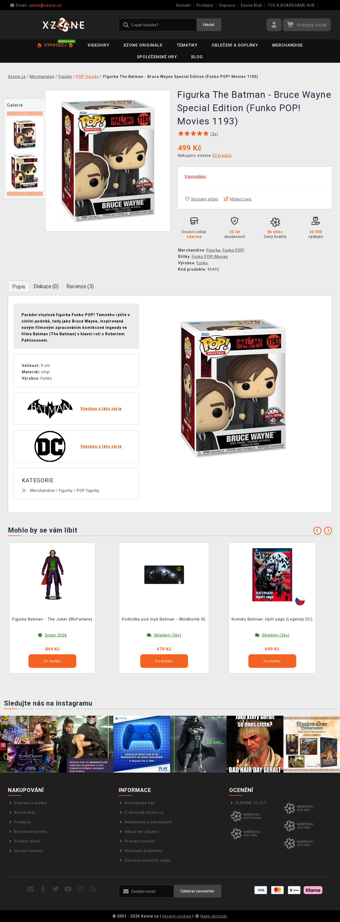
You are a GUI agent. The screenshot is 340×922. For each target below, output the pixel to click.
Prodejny (205, 5)
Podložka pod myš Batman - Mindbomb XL (164, 619)
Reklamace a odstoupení (148, 822)
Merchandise (287, 45)
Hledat (208, 24)
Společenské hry (157, 57)
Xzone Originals (143, 45)
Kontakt (183, 5)
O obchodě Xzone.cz (144, 812)
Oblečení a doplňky (235, 45)
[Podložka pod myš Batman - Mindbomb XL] (164, 574)
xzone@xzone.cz (38, 5)
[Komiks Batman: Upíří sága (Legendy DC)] (272, 574)
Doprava (227, 5)
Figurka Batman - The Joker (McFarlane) (52, 619)
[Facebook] (43, 889)
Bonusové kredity (30, 831)
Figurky (66, 490)
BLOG (197, 57)
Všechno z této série (101, 408)
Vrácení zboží (27, 841)
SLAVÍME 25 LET (250, 803)
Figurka (213, 250)
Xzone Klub (251, 5)
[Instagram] (81, 889)
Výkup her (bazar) (142, 831)
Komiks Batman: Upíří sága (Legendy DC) (272, 619)
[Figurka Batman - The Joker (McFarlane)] (52, 574)
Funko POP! (233, 250)
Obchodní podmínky (143, 851)
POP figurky (88, 490)
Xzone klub (24, 812)
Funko (202, 263)
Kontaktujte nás (140, 803)
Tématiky (187, 45)
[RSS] (93, 889)
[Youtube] (68, 889)
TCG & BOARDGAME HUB (291, 5)
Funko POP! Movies (210, 256)
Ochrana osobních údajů (148, 860)
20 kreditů (222, 155)
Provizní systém (140, 841)
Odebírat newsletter (197, 891)
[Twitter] (56, 889)
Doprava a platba (30, 803)
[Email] (31, 889)
